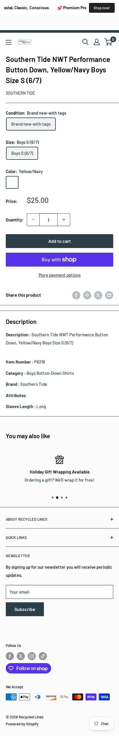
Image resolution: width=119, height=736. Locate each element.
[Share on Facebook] (76, 295)
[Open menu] (9, 42)
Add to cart (59, 241)
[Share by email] (109, 295)
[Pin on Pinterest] (87, 295)
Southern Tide (20, 93)
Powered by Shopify (22, 724)
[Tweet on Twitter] (98, 295)
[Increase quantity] (64, 220)
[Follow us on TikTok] (43, 656)
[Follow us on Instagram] (32, 656)
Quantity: (14, 219)
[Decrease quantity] (33, 220)
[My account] (97, 42)
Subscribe (24, 609)
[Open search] (85, 42)
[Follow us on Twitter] (21, 656)
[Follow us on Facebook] (10, 656)
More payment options (60, 275)
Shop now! (102, 8)
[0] (108, 41)
